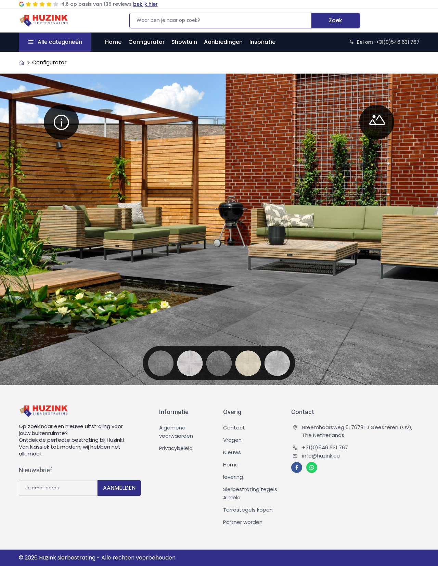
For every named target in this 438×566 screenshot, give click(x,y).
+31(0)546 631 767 (325, 447)
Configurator (146, 42)
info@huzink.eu (321, 455)
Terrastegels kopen (248, 509)
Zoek (335, 20)
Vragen (232, 439)
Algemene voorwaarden (176, 431)
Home (113, 42)
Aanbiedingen (223, 42)
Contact (234, 427)
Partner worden (242, 522)
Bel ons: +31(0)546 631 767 (388, 42)
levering (233, 476)
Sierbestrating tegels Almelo (250, 493)
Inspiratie (262, 42)
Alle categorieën (60, 42)
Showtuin (184, 42)
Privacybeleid (176, 448)
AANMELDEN (119, 488)
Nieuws (232, 452)
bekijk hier (145, 4)
